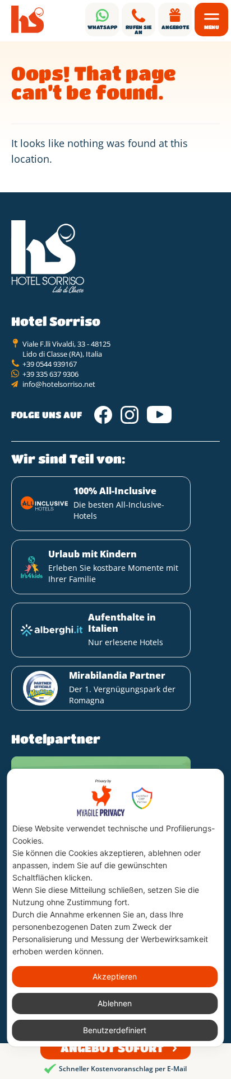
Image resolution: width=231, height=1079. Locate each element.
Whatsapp (102, 27)
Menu (211, 27)
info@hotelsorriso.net (58, 384)
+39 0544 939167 (49, 364)
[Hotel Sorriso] (27, 20)
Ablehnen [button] (115, 1003)
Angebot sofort (112, 1048)
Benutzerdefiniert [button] (114, 1030)
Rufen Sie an (138, 29)
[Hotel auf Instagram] (129, 415)
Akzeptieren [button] (115, 976)
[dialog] (115, 908)
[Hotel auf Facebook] (103, 415)
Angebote (175, 27)
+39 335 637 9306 (50, 374)
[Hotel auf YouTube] (159, 415)
